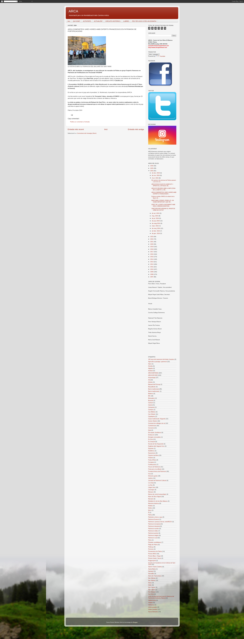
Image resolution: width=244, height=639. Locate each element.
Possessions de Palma (155, 551)
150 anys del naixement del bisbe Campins (161, 359)
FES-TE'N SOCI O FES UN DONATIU (144, 21)
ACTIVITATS (87, 21)
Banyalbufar (151, 386)
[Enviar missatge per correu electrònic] (71, 115)
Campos (150, 409)
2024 (152, 170)
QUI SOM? (76, 21)
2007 (152, 277)
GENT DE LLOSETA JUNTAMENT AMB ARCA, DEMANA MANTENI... (163, 205)
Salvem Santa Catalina (155, 566)
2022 (152, 239)
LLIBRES (126, 21)
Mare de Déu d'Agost (154, 496)
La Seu (150, 485)
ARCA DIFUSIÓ (153, 375)
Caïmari (150, 402)
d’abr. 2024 (155, 226)
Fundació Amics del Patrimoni (157, 471)
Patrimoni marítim (153, 528)
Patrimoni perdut (153, 533)
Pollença (150, 547)
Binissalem (151, 398)
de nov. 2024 (156, 175)
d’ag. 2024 (155, 216)
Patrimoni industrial (154, 526)
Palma (150, 515)
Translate (162, 56)
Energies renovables (154, 437)
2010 (152, 269)
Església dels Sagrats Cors (156, 446)
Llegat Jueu (151, 487)
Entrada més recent (76, 129)
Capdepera (151, 416)
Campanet (151, 407)
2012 (152, 264)
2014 (152, 259)
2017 (152, 251)
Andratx (150, 370)
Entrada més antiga (136, 129)
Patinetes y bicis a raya (155, 517)
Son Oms (151, 594)
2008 (152, 274)
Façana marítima (153, 455)
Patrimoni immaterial (154, 524)
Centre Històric (152, 421)
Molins (150, 508)
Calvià (150, 405)
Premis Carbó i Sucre (154, 558)
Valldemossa (152, 600)
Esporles (150, 448)
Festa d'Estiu (152, 460)
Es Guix (150, 439)
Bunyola (150, 400)
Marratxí (150, 499)
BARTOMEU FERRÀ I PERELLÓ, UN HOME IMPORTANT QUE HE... (162, 201)
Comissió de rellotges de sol (156, 423)
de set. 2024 (156, 213)
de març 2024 (156, 228)
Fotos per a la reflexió (154, 469)
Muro (149, 510)
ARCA (73, 11)
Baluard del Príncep (154, 384)
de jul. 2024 (155, 218)
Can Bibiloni (151, 412)
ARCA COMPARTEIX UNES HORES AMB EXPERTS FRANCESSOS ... (163, 193)
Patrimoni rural (152, 537)
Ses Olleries (151, 578)
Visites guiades (152, 609)
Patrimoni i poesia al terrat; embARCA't (160, 521)
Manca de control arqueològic (157, 494)
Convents (151, 428)
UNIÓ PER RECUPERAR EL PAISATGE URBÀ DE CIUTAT (163, 209)
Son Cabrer (151, 587)
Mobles (150, 505)
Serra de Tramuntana (154, 576)
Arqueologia (151, 377)
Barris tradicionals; (153, 391)
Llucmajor (151, 489)
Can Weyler (151, 414)
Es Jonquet (151, 441)
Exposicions (151, 453)
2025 (152, 168)
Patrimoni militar (153, 531)
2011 (152, 267)
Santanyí (151, 571)
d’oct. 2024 (155, 178)
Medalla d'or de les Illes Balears (157, 501)
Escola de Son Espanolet (155, 444)
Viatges (150, 602)
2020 (152, 244)
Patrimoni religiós (153, 535)
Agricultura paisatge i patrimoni (157, 361)
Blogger (135, 622)
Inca (149, 473)
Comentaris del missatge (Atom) (86, 133)
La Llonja (151, 483)
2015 (152, 256)
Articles (150, 382)
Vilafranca (151, 605)
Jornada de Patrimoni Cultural (157, 480)
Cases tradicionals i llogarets (156, 418)
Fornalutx (151, 462)
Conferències (152, 425)
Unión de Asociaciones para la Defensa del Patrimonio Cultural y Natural (161, 597)
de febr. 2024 (156, 231)
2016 (152, 254)
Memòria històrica (153, 503)
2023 (152, 236)
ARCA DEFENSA (153, 373)
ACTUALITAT (98, 21)
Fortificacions (152, 464)
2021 (152, 241)
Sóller (150, 585)
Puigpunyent (152, 560)
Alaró (149, 364)
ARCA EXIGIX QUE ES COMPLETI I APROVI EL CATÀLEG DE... (162, 184)
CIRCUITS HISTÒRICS (112, 21)
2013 (152, 261)
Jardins (150, 478)
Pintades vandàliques (154, 542)
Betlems (150, 393)
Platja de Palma (153, 544)
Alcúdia (150, 366)
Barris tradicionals (153, 389)
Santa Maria (152, 569)
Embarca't (151, 435)
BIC (149, 396)
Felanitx (150, 457)
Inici (69, 21)
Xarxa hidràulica (153, 611)
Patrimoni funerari (153, 519)
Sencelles (151, 573)
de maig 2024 (156, 223)
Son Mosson (152, 592)
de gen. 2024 (156, 233)
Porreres (150, 549)
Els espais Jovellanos (154, 432)
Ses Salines (151, 580)
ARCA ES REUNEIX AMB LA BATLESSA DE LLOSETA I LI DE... (163, 189)
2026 (152, 165)
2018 (152, 249)
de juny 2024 (156, 221)
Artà (149, 380)
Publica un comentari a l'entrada (80, 122)
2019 (152, 246)
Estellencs (151, 450)
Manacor (151, 492)
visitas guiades (152, 607)
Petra (149, 540)
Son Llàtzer (151, 589)
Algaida (150, 368)
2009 (152, 271)
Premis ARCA (152, 553)
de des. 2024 (156, 173)
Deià (149, 430)
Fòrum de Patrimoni (154, 467)
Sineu (150, 582)
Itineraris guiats (152, 476)
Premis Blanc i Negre (154, 556)
